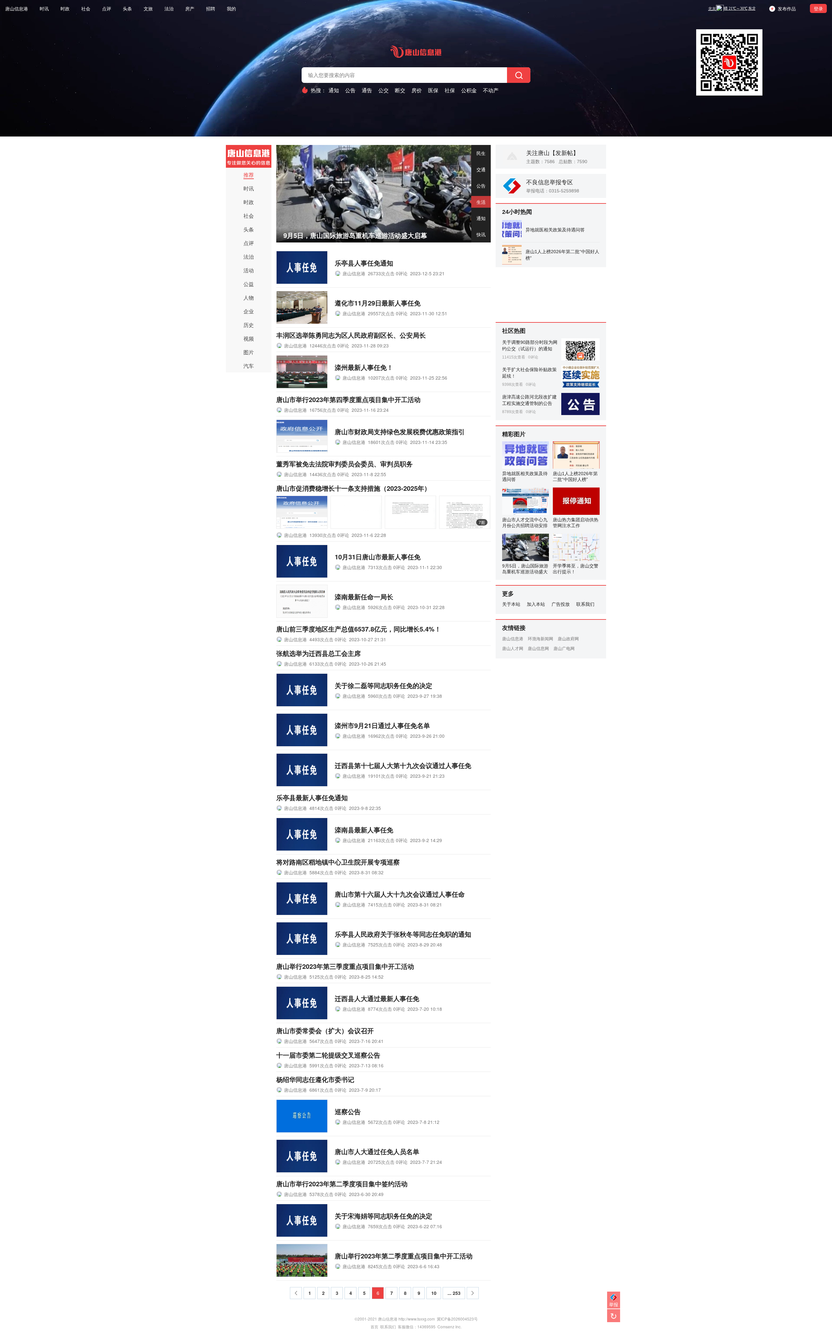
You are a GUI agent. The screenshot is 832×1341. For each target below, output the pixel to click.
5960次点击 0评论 (386, 696)
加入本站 (536, 604)
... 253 (454, 1293)
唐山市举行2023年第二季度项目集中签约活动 (342, 1183)
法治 (169, 8)
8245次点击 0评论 (386, 1266)
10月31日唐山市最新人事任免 (378, 556)
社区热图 (514, 331)
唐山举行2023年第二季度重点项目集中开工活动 (404, 1255)
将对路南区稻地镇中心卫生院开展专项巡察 (338, 861)
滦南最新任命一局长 (364, 596)
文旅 (148, 8)
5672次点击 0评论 (386, 1122)
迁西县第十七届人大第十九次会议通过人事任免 (403, 765)
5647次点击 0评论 (328, 1041)
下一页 (473, 1295)
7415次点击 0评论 (386, 904)
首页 (374, 1326)
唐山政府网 (568, 638)
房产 (189, 8)
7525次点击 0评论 (386, 944)
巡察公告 (348, 1111)
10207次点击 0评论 (388, 378)
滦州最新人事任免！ (364, 367)
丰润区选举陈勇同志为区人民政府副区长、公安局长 (351, 335)
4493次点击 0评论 (328, 639)
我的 (231, 8)
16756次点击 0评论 (329, 410)
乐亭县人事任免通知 (364, 262)
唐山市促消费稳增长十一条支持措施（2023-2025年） (353, 488)
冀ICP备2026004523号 (457, 1318)
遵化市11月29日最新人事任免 (378, 302)
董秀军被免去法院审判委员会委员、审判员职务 (344, 463)
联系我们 (585, 604)
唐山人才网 (512, 648)
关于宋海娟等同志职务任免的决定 (383, 1215)
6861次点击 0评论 (328, 1090)
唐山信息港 (16, 8)
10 (433, 1293)
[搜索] (518, 75)
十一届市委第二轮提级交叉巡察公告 (328, 1055)
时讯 (44, 8)
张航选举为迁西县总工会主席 (318, 653)
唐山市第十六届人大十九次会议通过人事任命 (400, 894)
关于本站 (511, 604)
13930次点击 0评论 (329, 535)
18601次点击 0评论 (388, 442)
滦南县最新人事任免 (364, 829)
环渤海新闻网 (540, 638)
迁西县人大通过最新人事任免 (377, 998)
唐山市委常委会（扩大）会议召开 (325, 1030)
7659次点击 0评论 (386, 1226)
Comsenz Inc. (449, 1326)
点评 (106, 8)
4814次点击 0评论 (328, 808)
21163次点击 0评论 (388, 840)
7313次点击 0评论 (386, 567)
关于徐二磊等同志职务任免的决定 (383, 685)
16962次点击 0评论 (388, 736)
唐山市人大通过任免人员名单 (377, 1151)
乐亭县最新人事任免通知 (312, 797)
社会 (85, 8)
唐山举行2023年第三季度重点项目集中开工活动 (345, 966)
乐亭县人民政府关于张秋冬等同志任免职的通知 (403, 934)
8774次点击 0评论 (386, 1009)
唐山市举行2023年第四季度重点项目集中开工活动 (348, 399)
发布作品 (785, 8)
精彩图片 (514, 434)
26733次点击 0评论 (388, 273)
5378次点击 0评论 (328, 1194)
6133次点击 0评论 (328, 664)
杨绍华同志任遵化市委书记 (315, 1079)
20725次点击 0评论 (388, 1162)
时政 (65, 8)
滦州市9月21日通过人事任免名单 (382, 725)
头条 (127, 8)
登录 (818, 8)
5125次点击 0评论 (328, 977)
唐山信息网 (538, 648)
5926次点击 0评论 (386, 607)
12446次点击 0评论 (329, 345)
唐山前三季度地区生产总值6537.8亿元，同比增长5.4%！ (358, 628)
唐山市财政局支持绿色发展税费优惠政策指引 (400, 431)
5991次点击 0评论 (328, 1065)
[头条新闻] (248, 156)
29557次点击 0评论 (388, 313)
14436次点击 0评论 (329, 474)
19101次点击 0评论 (388, 776)
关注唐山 (538, 153)
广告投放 (561, 604)
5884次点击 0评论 (328, 872)
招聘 (210, 8)
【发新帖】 (564, 153)
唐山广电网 (564, 648)
